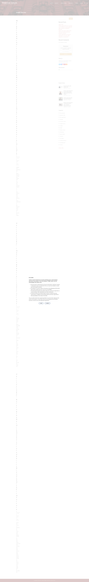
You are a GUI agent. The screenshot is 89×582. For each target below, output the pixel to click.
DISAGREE (47, 303)
